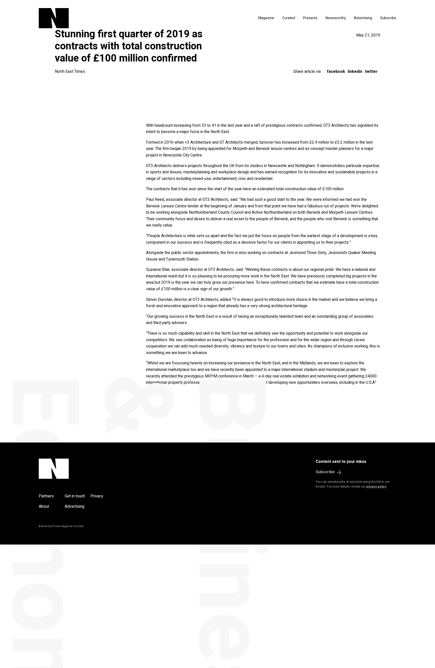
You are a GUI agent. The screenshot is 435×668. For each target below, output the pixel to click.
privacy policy (376, 486)
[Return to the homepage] (101, 18)
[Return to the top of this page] (78, 469)
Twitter (371, 72)
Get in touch (75, 496)
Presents (310, 18)
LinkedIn (355, 72)
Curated (288, 18)
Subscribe (388, 18)
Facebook (336, 72)
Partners (46, 496)
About (44, 506)
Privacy (96, 496)
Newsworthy (335, 18)
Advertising (363, 18)
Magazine (266, 18)
